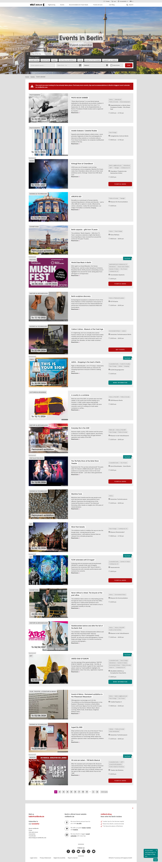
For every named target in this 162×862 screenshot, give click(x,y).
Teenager (116, 167)
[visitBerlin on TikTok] (88, 851)
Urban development (125, 102)
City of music (123, 269)
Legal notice (33, 858)
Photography (35, 95)
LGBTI (110, 167)
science (124, 331)
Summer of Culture (114, 269)
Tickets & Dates (120, 184)
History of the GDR (114, 397)
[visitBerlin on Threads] (73, 851)
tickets (75, 830)
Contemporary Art (125, 167)
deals (84, 828)
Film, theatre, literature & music (43, 691)
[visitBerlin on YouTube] (78, 851)
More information (120, 382)
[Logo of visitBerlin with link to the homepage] (37, 4)
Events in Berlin (81, 38)
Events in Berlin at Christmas (116, 766)
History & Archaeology (39, 293)
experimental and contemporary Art (118, 264)
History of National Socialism (116, 298)
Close (156, 850)
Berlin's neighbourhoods (115, 165)
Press (30, 830)
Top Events (47, 54)
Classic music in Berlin (123, 266)
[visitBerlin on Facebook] (68, 851)
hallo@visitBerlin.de (36, 817)
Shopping (126, 366)
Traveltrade (32, 836)
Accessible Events (114, 364)
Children (120, 366)
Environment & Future (114, 331)
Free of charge (112, 132)
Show (32, 161)
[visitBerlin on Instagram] (83, 851)
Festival (33, 260)
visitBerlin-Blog (106, 814)
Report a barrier (73, 858)
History (111, 99)
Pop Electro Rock (37, 458)
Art (31, 524)
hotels (88, 828)
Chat (155, 860)
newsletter (35, 824)
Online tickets (116, 65)
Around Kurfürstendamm (115, 764)
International (118, 99)
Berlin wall (111, 430)
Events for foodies (125, 364)
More (131, 60)
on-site (79, 823)
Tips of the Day (36, 54)
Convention (32, 834)
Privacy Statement (45, 858)
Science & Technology (38, 194)
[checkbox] (34, 60)
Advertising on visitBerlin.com (37, 837)
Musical (33, 757)
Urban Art (111, 667)
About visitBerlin (33, 828)
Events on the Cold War (115, 630)
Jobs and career (33, 832)
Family (32, 359)
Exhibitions (34, 227)
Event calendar (81, 45)
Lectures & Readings (38, 392)
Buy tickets (120, 349)
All (27, 54)
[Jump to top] (132, 809)
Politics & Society (113, 102)
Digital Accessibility (59, 858)
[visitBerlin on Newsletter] (93, 851)
